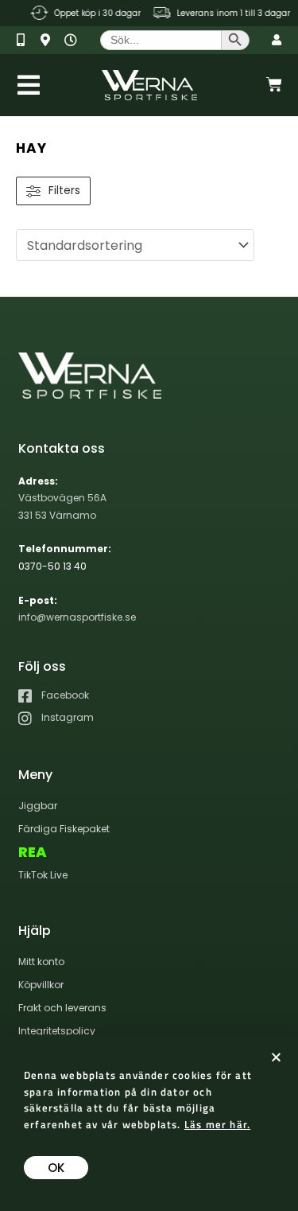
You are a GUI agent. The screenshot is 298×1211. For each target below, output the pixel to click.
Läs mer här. (217, 1124)
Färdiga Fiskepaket (64, 828)
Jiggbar (37, 805)
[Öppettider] (74, 40)
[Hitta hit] (50, 40)
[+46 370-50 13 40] (27, 40)
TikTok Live (43, 875)
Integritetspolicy (56, 1031)
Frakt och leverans (62, 1007)
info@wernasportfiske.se (77, 617)
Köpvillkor (41, 984)
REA (32, 852)
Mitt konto (41, 961)
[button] (276, 1057)
